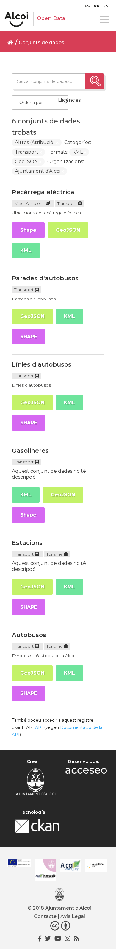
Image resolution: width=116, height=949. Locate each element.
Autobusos (29, 635)
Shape (28, 230)
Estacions (27, 542)
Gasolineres (30, 450)
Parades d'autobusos (45, 278)
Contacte (45, 916)
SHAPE (28, 336)
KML (25, 250)
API (39, 727)
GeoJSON (68, 230)
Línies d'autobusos (41, 364)
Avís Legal (72, 916)
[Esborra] (57, 143)
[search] (94, 81)
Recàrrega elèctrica (43, 192)
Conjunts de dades (41, 42)
